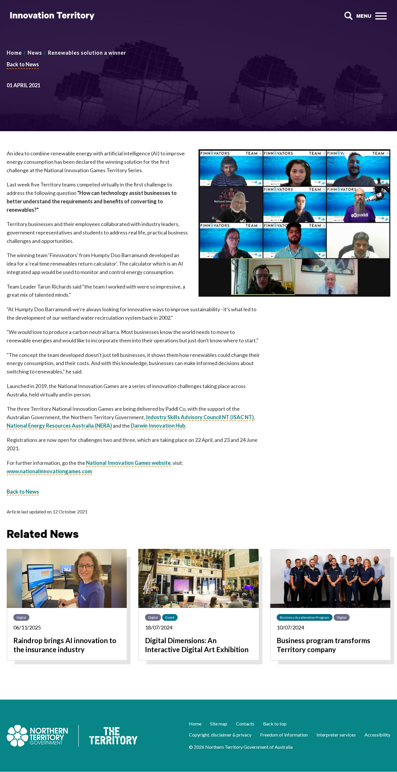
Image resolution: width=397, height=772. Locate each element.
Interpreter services (336, 734)
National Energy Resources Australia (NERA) (59, 425)
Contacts (245, 723)
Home (14, 52)
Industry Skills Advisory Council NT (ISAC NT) (200, 417)
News (35, 52)
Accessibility (377, 734)
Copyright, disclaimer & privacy (220, 734)
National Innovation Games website (128, 463)
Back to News (23, 64)
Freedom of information (284, 734)
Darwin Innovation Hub (158, 425)
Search (348, 16)
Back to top (275, 723)
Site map (218, 723)
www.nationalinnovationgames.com (49, 471)
